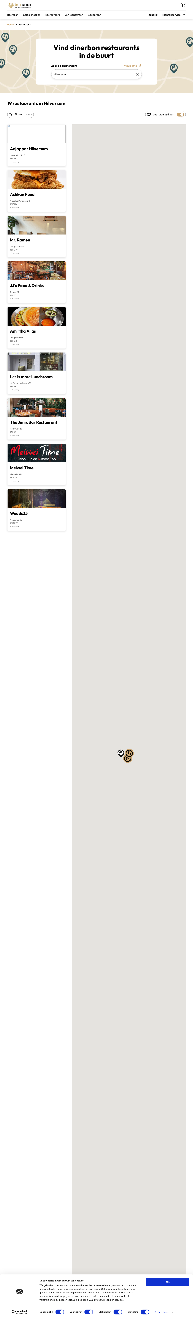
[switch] (88, 1312)
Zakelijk (153, 14)
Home (10, 24)
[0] (183, 5)
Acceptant (94, 14)
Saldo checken (32, 14)
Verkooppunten (74, 14)
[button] (129, 753)
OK (168, 1282)
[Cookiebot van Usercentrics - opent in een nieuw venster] (19, 1312)
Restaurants (52, 14)
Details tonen (162, 1312)
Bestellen (12, 14)
